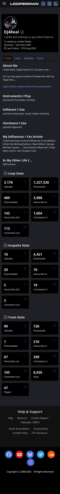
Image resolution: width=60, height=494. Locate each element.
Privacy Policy (41, 428)
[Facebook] (9, 454)
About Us (22, 418)
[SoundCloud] (51, 454)
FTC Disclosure (39, 432)
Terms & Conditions (19, 428)
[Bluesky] (30, 454)
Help (10, 418)
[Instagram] (30, 462)
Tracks (40, 58)
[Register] (49, 3)
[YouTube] (19, 454)
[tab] (8, 58)
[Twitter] (41, 454)
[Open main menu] (4, 4)
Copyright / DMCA (30, 422)
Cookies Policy (20, 432)
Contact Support (39, 418)
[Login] (43, 3)
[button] (55, 3)
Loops (17, 58)
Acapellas (29, 58)
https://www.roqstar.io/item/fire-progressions (27, 86)
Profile (7, 58)
